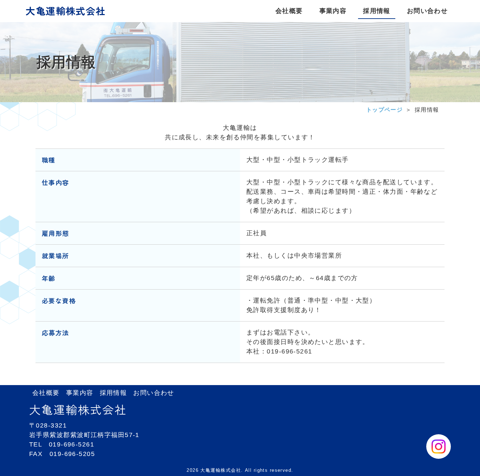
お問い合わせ (153, 392)
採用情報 (113, 392)
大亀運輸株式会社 (66, 11)
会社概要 (46, 392)
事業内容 (79, 392)
